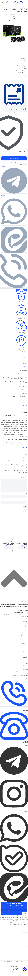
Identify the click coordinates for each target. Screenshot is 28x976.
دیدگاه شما (24, 477)
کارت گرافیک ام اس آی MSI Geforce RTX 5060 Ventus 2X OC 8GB (21, 543)
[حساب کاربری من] (3, 2)
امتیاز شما (23, 475)
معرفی (24, 354)
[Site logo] (18, 2)
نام (26, 493)
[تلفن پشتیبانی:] (14, 706)
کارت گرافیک (16, 8)
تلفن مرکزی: (26, 741)
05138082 (19, 604)
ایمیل (25, 500)
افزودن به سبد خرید (14, 158)
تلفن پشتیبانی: (26, 708)
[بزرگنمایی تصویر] (24, 23)
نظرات (24, 357)
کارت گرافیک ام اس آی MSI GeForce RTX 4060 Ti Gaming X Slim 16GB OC (8, 543)
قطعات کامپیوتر (22, 8)
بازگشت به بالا (24, 601)
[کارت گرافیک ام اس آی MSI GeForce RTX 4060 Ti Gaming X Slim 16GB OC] (7, 519)
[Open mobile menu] (25, 2)
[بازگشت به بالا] (14, 599)
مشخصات (23, 351)
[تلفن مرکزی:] (14, 739)
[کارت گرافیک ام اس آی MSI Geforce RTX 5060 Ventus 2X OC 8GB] (20, 519)
